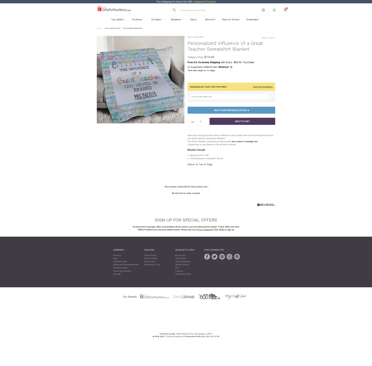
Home (99, 28)
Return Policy (149, 261)
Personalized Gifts (112, 28)
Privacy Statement (204, 229)
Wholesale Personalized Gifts (126, 265)
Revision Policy (150, 258)
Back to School (230, 19)
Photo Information (183, 261)
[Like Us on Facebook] (207, 257)
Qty (192, 122)
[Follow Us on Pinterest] (222, 257)
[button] (186, 193)
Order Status (180, 258)
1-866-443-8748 (211, 336)
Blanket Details (196, 149)
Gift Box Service (182, 265)
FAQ (177, 268)
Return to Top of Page (200, 164)
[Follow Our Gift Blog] (237, 257)
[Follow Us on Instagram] (229, 257)
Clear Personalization (263, 87)
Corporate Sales (120, 261)
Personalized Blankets (132, 28)
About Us (117, 255)
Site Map (117, 274)
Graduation (252, 19)
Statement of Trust (152, 265)
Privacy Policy (150, 255)
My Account (180, 255)
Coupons (179, 271)
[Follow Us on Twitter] (214, 257)
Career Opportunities (122, 271)
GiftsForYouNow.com (176, 336)
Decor (193, 19)
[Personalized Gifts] (114, 10)
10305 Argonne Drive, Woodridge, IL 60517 (194, 334)
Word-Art (210, 19)
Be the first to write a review (186, 193)
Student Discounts (183, 274)
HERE (221, 229)
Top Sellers (117, 19)
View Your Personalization (230, 110)
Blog (115, 258)
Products (137, 19)
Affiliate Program (120, 268)
